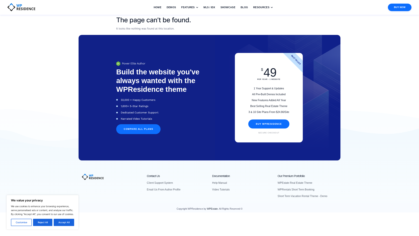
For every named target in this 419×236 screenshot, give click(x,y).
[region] (43, 212)
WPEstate (212, 208)
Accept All (64, 222)
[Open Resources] (272, 7)
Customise (21, 222)
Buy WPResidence (269, 124)
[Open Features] (197, 7)
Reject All (43, 222)
